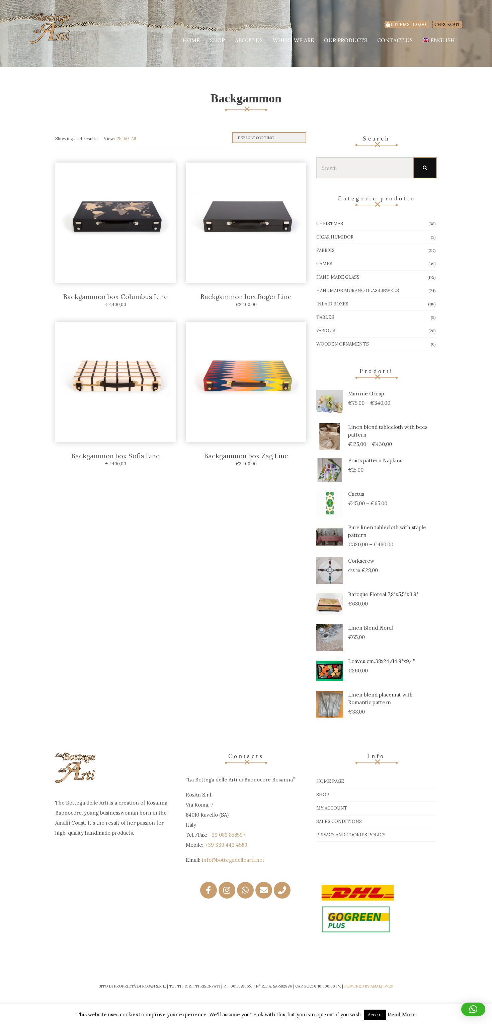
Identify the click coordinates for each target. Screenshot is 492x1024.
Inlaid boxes (332, 304)
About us (249, 40)
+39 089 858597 (227, 835)
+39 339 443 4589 (226, 845)
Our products (345, 40)
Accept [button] (375, 1015)
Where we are (293, 40)
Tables (325, 317)
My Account (331, 808)
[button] (473, 1009)
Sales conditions (339, 821)
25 (119, 139)
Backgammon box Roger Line (246, 296)
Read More (402, 1014)
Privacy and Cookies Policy (351, 835)
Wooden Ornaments (342, 344)
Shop (217, 40)
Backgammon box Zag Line (246, 456)
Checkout (447, 24)
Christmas (329, 223)
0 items (408, 24)
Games (324, 264)
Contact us (395, 40)
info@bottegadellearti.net (233, 860)
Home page (330, 781)
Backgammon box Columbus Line (115, 296)
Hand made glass (337, 277)
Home (191, 40)
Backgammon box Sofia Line (115, 456)
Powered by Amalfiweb (368, 986)
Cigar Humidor (334, 237)
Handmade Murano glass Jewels (357, 290)
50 (126, 139)
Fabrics (325, 250)
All (133, 139)
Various (325, 331)
